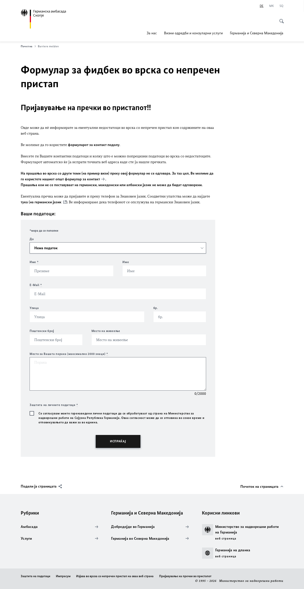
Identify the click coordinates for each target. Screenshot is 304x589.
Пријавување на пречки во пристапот (185, 576)
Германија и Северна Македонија (256, 33)
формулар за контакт (82, 179)
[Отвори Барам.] (280, 19)
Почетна (26, 46)
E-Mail (36, 285)
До (32, 239)
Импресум (63, 576)
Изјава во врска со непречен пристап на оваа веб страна (115, 576)
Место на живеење (105, 331)
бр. (155, 308)
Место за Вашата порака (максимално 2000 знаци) (69, 354)
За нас (152, 33)
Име (34, 262)
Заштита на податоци (35, 576)
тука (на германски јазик (41, 202)
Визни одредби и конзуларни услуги (193, 33)
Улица (34, 308)
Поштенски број (42, 331)
